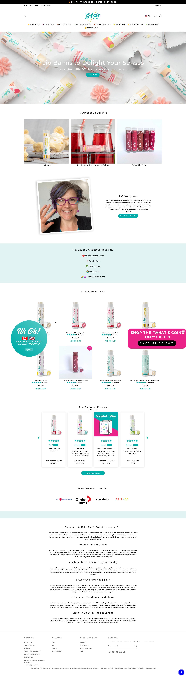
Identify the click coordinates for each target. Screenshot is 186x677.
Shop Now (93, 74)
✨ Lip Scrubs (119, 24)
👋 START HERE (34, 24)
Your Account (84, 645)
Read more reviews (93, 473)
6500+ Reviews (45, 5)
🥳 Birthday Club (135, 24)
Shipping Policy (28, 657)
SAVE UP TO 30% (157, 343)
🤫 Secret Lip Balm (93, 28)
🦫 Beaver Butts (64, 24)
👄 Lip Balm (47, 24)
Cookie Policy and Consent (32, 651)
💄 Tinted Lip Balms (101, 24)
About (26, 5)
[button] (71, 335)
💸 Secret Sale (152, 24)
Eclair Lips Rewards (86, 648)
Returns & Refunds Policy (32, 654)
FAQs (82, 651)
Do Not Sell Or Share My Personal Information (34, 661)
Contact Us (83, 642)
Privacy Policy (28, 642)
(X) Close (29, 350)
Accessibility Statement (31, 665)
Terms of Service (29, 645)
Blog (31, 5)
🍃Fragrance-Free (82, 24)
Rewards (37, 5)
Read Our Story (128, 216)
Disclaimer (27, 648)
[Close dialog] (55, 322)
